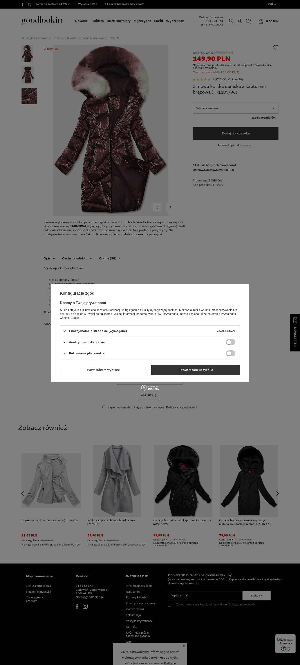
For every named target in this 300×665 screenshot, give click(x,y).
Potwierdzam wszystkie (196, 370)
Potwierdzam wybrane (103, 370)
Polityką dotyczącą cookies (159, 309)
